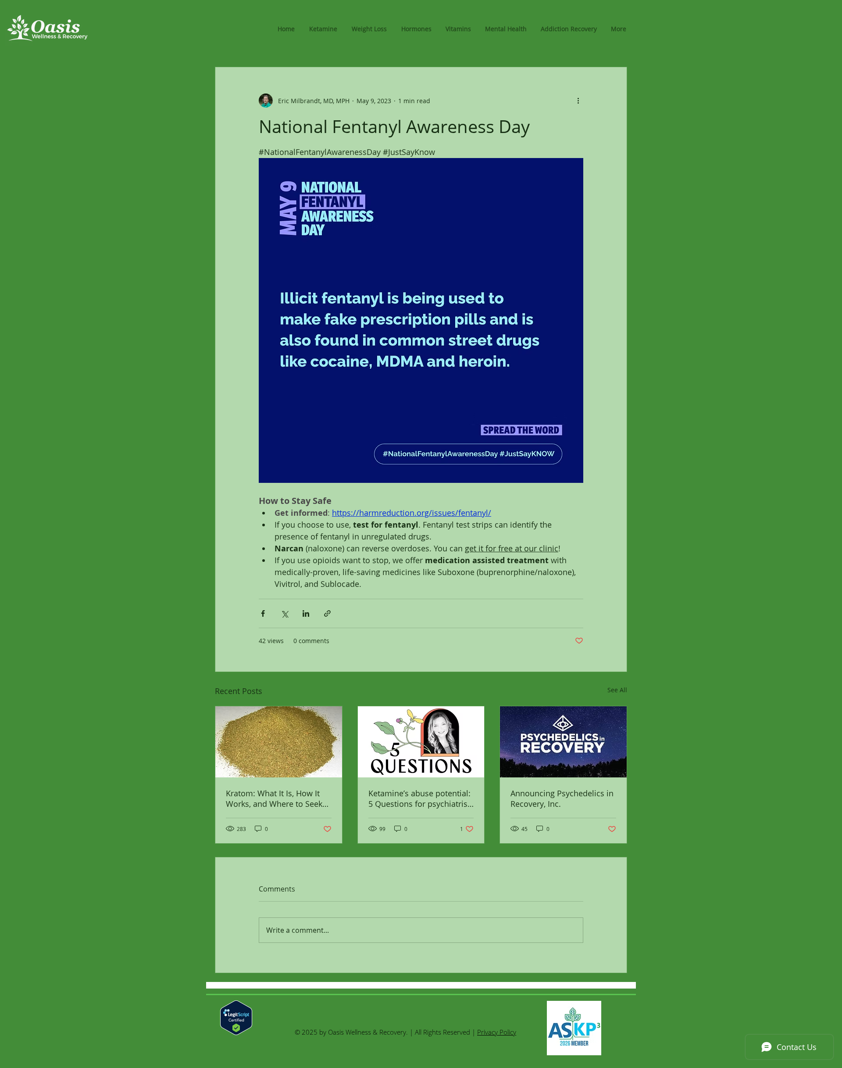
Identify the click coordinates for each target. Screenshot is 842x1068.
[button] (369, 29)
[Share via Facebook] (263, 613)
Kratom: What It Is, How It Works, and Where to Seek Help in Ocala (274, 798)
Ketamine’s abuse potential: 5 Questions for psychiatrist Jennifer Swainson (419, 798)
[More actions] (578, 100)
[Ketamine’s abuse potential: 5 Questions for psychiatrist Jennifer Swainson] (421, 741)
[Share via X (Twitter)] (284, 613)
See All (617, 690)
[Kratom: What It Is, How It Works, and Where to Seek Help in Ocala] (278, 741)
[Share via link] (327, 613)
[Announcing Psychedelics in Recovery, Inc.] (563, 741)
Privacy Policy (496, 1032)
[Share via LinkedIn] (306, 613)
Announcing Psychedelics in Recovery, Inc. (562, 798)
